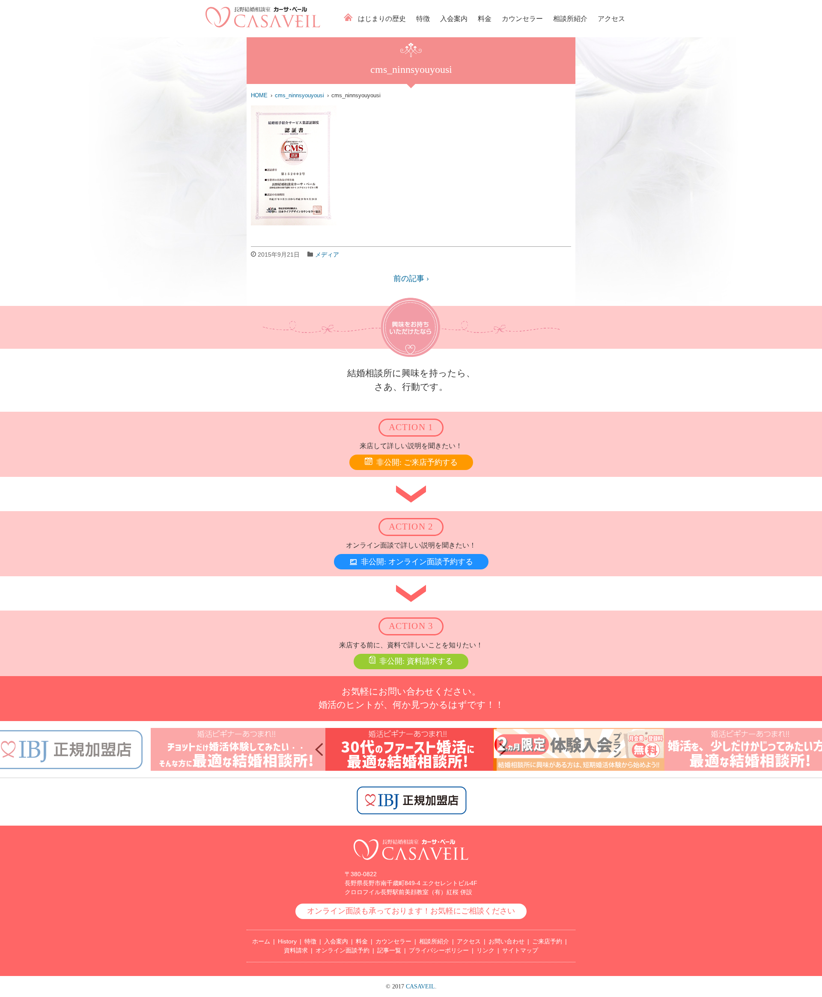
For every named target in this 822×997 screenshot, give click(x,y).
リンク (485, 950)
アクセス (611, 18)
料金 (484, 18)
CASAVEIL (420, 986)
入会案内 (454, 18)
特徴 (423, 18)
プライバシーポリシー (439, 950)
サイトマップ (520, 950)
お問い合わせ (506, 941)
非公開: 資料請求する (416, 661)
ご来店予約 (547, 941)
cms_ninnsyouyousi (299, 95)
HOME (259, 95)
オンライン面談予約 (342, 950)
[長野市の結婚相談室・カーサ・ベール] (411, 864)
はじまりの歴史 (382, 18)
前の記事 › (411, 278)
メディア (327, 254)
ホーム (348, 17)
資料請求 (296, 950)
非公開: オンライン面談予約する (417, 561)
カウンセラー (522, 18)
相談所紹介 (570, 18)
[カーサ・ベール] (263, 25)
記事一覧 (389, 950)
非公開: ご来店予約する (417, 462)
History (287, 941)
